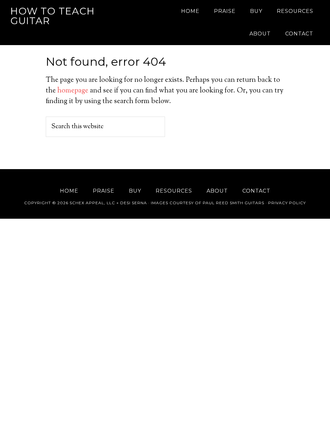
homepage (72, 91)
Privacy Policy (287, 202)
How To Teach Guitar (52, 16)
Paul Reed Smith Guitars (233, 202)
